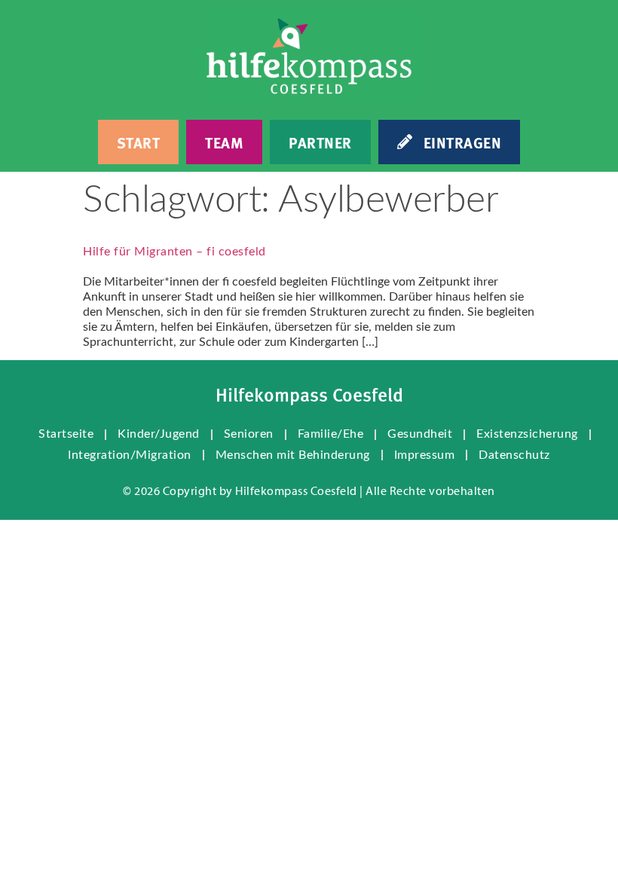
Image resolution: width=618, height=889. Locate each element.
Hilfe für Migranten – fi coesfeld (174, 252)
